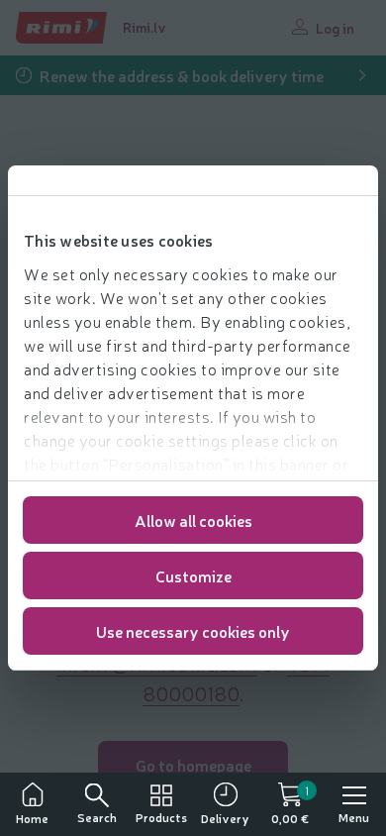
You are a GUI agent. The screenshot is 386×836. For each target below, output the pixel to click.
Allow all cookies (193, 520)
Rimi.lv (144, 27)
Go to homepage (193, 765)
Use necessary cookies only (193, 631)
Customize (193, 575)
